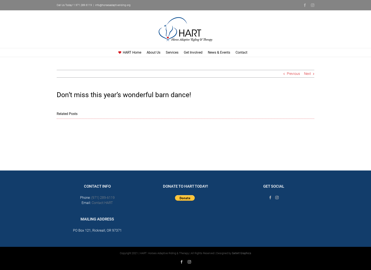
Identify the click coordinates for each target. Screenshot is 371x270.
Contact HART (102, 203)
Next (307, 74)
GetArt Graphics (241, 253)
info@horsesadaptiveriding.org (113, 5)
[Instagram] (277, 197)
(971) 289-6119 (103, 198)
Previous (293, 74)
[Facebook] (270, 197)
